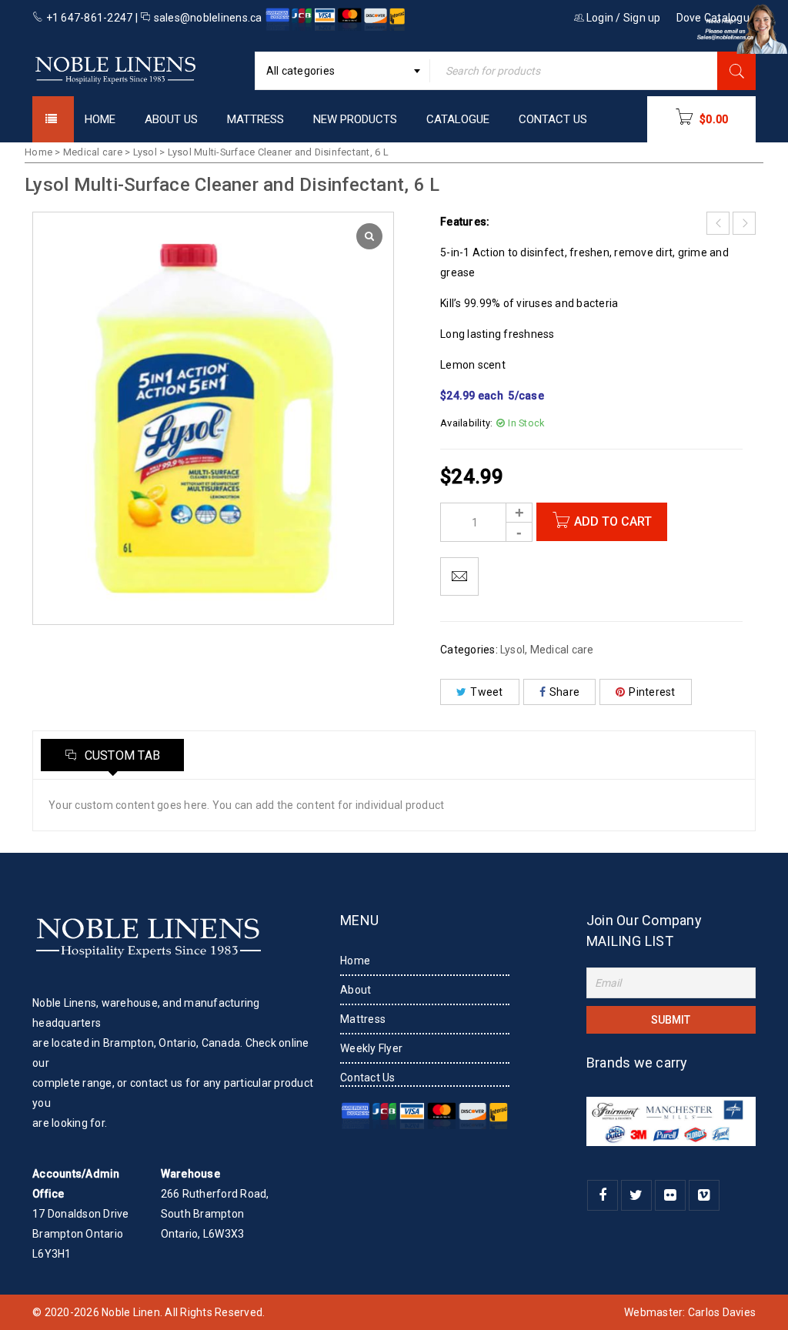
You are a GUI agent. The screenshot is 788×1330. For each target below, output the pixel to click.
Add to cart (613, 521)
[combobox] (342, 71)
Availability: (466, 423)
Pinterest (652, 692)
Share (564, 692)
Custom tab (120, 755)
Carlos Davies (722, 1312)
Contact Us (368, 1077)
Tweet (486, 692)
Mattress (363, 1019)
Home (38, 152)
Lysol (145, 152)
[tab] (112, 755)
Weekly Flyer (371, 1048)
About (355, 990)
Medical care (92, 152)
